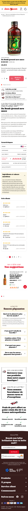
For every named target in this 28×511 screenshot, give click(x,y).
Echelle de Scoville (4, 159)
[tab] (14, 320)
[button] (14, 315)
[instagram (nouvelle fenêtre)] (22, 497)
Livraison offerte (10, 93)
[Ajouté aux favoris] (26, 78)
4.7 (19, 470)
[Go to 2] (3, 296)
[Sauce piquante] (11, 9)
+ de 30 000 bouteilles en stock (20, 425)
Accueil (2, 14)
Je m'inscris (14, 452)
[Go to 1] (1, 296)
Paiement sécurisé (7, 419)
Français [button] (11, 500)
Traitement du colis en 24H (7, 425)
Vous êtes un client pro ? (12, 97)
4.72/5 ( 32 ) (12, 62)
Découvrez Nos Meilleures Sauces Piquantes (15, 14)
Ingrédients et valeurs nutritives (10, 175)
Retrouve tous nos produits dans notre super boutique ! (16, 376)
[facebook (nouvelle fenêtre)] (17, 497)
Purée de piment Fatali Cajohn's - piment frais (16, 276)
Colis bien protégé (10, 89)
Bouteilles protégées (21, 419)
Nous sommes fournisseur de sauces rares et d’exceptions (15, 393)
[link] (21, 9)
